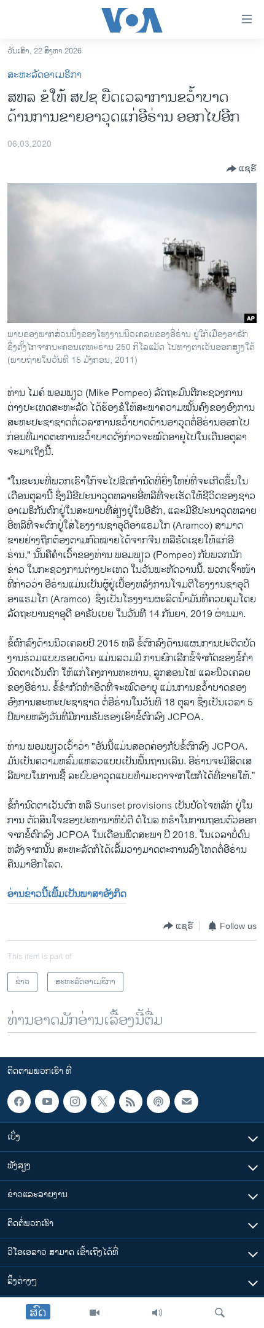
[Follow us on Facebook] (19, 1101)
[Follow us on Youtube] (46, 1101)
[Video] (94, 1312)
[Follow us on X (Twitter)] (102, 1101)
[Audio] (157, 1312)
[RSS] (130, 1101)
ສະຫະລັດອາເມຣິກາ (44, 75)
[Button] (242, 168)
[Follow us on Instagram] (75, 1101)
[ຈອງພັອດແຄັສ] (186, 1101)
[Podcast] (158, 1101)
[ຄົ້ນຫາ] (219, 1312)
